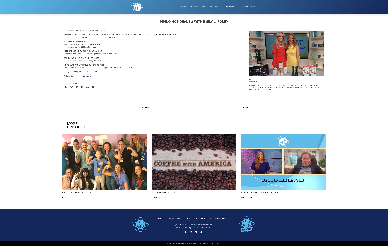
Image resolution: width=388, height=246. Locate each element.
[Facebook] (186, 232)
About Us (182, 7)
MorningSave (285, 87)
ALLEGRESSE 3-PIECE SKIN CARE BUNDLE (263, 85)
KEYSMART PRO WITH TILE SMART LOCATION (264, 87)
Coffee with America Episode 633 (166, 193)
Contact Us (230, 7)
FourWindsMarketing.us (214, 243)
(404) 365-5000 (183, 224)
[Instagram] (191, 232)
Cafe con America (248, 7)
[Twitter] (196, 232)
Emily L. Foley (313, 85)
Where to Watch (198, 7)
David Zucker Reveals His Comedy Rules (259, 193)
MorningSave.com (83, 76)
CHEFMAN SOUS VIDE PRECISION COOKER (293, 85)
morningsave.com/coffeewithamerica (84, 37)
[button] (66, 87)
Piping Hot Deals (308, 87)
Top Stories (215, 7)
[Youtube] (201, 232)
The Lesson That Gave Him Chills (76, 193)
